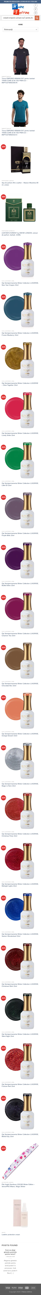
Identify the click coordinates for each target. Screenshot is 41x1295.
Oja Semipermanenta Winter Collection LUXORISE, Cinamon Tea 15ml (20, 635)
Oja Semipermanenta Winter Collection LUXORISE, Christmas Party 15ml (20, 835)
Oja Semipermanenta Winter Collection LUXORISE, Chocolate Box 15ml (20, 685)
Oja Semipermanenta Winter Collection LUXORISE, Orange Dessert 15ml (20, 735)
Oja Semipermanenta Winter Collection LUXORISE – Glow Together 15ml (20, 384)
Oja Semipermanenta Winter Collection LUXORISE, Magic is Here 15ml (20, 785)
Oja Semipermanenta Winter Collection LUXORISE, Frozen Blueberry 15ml (20, 334)
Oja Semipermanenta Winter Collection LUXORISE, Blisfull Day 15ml (20, 1135)
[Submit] (37, 18)
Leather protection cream (11, 1234)
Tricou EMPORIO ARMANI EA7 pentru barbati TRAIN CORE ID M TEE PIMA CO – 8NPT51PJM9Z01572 (18, 133)
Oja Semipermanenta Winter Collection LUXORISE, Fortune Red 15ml (20, 1085)
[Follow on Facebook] (36, 5)
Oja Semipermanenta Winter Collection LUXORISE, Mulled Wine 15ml (20, 584)
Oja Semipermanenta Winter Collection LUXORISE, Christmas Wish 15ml (20, 985)
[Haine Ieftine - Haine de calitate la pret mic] (20, 9)
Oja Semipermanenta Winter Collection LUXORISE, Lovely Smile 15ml (20, 434)
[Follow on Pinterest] (36, 13)
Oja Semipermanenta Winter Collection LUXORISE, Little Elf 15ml (20, 484)
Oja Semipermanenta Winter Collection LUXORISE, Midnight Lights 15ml (20, 885)
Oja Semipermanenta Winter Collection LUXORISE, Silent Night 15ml (20, 1035)
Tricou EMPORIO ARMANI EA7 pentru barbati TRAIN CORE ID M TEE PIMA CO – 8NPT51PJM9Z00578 (18, 80)
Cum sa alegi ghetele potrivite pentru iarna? (10, 1252)
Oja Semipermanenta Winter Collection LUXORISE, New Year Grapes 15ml (20, 284)
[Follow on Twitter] (36, 9)
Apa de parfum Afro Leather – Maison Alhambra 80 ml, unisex (20, 184)
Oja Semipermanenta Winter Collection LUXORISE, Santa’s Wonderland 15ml (20, 935)
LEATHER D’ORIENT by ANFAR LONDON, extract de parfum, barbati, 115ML (20, 234)
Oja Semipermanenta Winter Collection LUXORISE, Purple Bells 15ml (20, 534)
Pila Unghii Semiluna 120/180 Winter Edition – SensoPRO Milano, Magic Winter (18, 1185)
